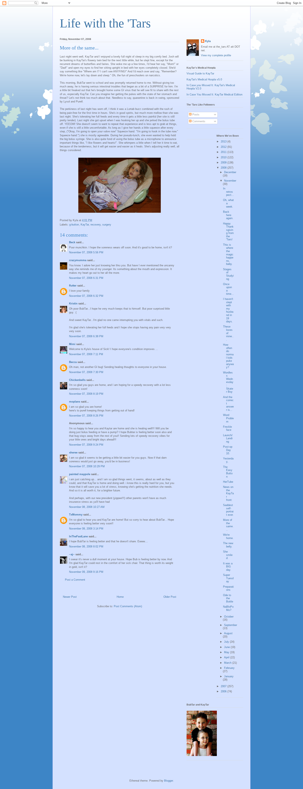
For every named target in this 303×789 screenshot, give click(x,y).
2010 (224, 157)
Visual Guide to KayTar (200, 73)
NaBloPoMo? (228, 608)
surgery (106, 224)
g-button (74, 224)
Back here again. (228, 215)
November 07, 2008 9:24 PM (86, 444)
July (227, 641)
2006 (224, 691)
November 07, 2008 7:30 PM (86, 372)
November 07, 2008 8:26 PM (86, 415)
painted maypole (79, 474)
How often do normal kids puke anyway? (228, 356)
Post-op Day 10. (227, 450)
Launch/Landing (228, 438)
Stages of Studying (228, 274)
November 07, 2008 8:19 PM (86, 393)
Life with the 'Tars (105, 23)
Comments (198, 121)
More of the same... (228, 524)
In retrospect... (228, 191)
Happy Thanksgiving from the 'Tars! (228, 231)
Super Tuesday (228, 578)
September (230, 625)
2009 (224, 162)
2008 (224, 167)
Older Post (169, 596)
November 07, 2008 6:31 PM (86, 277)
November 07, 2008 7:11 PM (86, 354)
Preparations (228, 588)
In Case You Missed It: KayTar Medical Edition (214, 94)
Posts (195, 114)
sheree (73, 452)
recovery (95, 224)
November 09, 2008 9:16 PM (86, 571)
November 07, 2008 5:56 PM (86, 252)
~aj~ (72, 554)
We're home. (228, 536)
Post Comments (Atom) (128, 606)
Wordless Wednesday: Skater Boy (228, 382)
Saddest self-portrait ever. (228, 510)
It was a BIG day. (228, 566)
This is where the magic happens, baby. (228, 254)
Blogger (168, 780)
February (229, 667)
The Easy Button (228, 471)
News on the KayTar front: (228, 493)
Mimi (72, 344)
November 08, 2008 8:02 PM (86, 546)
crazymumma (77, 260)
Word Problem (228, 418)
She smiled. (228, 555)
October (229, 616)
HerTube (228, 481)
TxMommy (75, 514)
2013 (224, 141)
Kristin (73, 303)
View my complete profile (216, 55)
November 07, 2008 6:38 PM (86, 336)
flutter (72, 285)
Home (120, 596)
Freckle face (227, 428)
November (230, 180)
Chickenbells (77, 380)
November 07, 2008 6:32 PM (86, 295)
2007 (224, 686)
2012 (224, 146)
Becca (73, 362)
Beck (72, 242)
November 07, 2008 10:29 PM (87, 466)
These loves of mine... (228, 333)
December (230, 172)
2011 (224, 152)
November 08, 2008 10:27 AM (87, 506)
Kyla (208, 41)
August (228, 633)
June (227, 647)
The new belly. (228, 545)
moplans (74, 401)
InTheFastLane (78, 536)
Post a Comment (75, 579)
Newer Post (70, 596)
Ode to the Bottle (228, 598)
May (227, 652)
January (229, 676)
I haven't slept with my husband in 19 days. (228, 310)
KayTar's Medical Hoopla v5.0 (204, 79)
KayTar (85, 224)
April (227, 657)
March (228, 662)
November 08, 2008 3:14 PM (86, 528)
